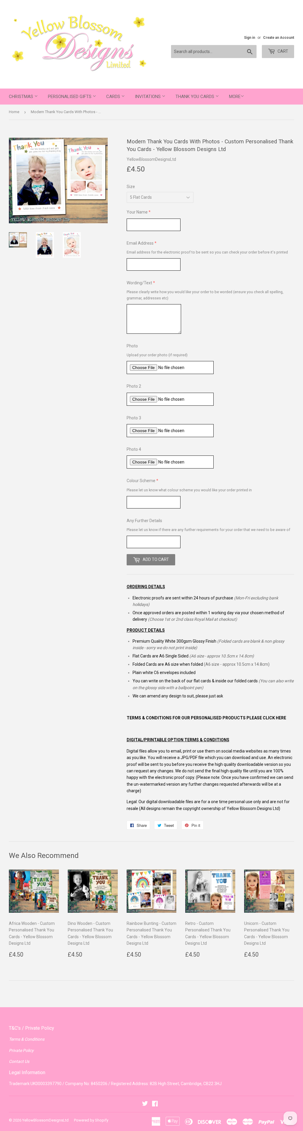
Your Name (137, 212)
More (235, 96)
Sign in (249, 38)
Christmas (21, 96)
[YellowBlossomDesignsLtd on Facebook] (155, 1104)
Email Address (140, 243)
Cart (282, 51)
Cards (113, 96)
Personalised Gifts (70, 96)
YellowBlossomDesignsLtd (45, 1120)
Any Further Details (144, 520)
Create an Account (278, 38)
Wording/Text (139, 282)
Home (14, 112)
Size (131, 186)
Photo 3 (134, 417)
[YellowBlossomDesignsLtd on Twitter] (145, 1104)
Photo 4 (134, 449)
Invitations (148, 96)
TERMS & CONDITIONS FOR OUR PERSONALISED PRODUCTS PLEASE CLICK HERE (206, 718)
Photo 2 (134, 386)
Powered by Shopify (91, 1120)
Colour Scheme (141, 480)
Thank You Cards (195, 96)
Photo (132, 346)
